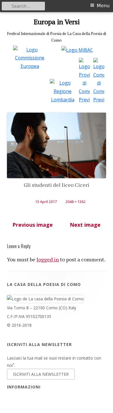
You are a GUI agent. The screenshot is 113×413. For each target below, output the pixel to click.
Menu (103, 5)
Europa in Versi (57, 21)
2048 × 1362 (75, 201)
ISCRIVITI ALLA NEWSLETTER (41, 374)
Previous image (32, 224)
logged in (48, 259)
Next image (85, 224)
